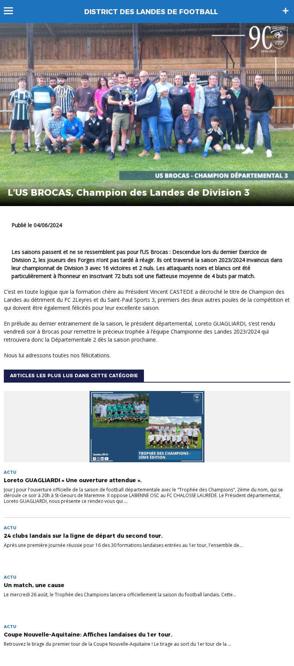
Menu (12, 10)
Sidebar (285, 10)
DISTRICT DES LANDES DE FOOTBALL (151, 12)
